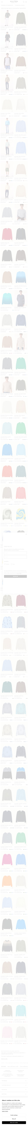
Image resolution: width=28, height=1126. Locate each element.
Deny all (14, 1118)
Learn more (5, 1111)
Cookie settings (14, 1115)
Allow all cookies (14, 1122)
